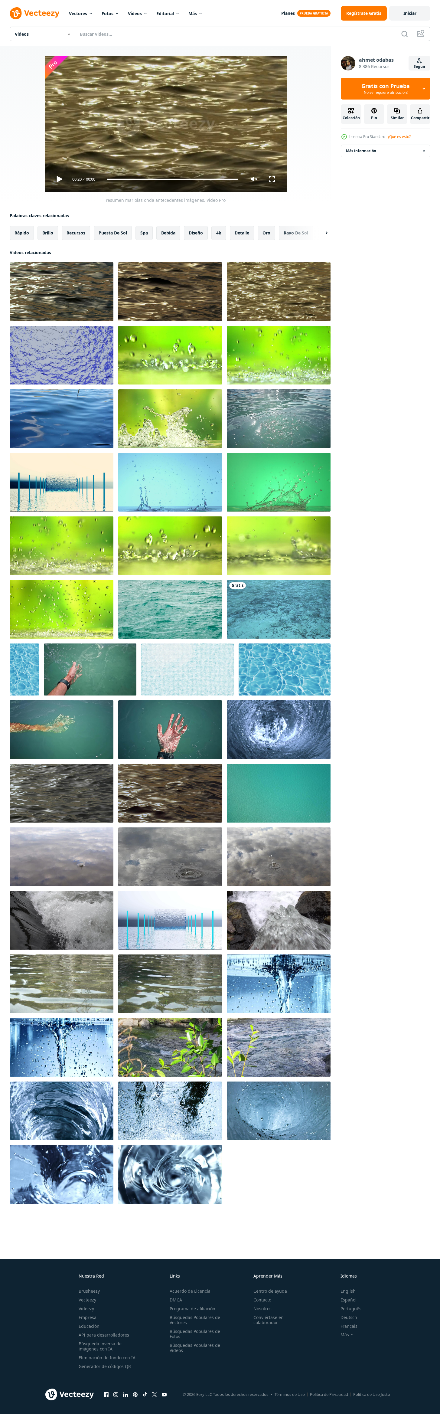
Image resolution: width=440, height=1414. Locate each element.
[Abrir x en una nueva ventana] (154, 1394)
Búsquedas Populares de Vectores (195, 1319)
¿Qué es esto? (399, 136)
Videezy (86, 1308)
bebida (168, 233)
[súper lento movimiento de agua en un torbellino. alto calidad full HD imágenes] (279, 729)
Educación (89, 1326)
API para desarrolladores (104, 1335)
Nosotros (262, 1308)
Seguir (419, 66)
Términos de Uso (290, 1394)
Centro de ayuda (270, 1291)
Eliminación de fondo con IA (107, 1357)
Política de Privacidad (329, 1394)
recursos (76, 233)
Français (349, 1326)
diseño (196, 233)
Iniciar (409, 13)
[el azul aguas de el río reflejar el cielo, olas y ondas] (61, 418)
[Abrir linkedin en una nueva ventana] (125, 1394)
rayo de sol (296, 233)
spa (144, 233)
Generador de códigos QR (105, 1366)
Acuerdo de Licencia (190, 1291)
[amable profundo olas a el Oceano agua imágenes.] (61, 793)
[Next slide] (321, 233)
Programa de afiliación (192, 1308)
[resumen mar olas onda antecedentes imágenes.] (61, 291)
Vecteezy (87, 1300)
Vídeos (135, 13)
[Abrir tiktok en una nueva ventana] (144, 1394)
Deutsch (349, 1317)
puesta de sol (113, 233)
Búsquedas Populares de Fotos (195, 1333)
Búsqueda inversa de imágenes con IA (100, 1346)
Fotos (107, 13)
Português (351, 1308)
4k (218, 233)
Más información (361, 150)
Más (192, 13)
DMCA (176, 1300)
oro (266, 233)
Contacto (262, 1300)
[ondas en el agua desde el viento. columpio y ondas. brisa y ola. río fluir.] (279, 609)
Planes (288, 13)
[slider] (172, 179)
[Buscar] (404, 34)
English (348, 1291)
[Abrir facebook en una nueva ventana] (106, 1394)
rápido (22, 233)
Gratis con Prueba (385, 88)
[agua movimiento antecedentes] (61, 983)
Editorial (165, 13)
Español (349, 1300)
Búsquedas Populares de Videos (195, 1347)
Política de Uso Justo (371, 1394)
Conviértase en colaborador (268, 1319)
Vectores (78, 13)
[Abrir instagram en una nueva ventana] (115, 1394)
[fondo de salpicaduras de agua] (61, 920)
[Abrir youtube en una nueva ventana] (164, 1394)
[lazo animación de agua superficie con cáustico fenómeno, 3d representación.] (24, 669)
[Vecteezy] (34, 13)
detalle (242, 233)
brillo (47, 233)
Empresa (87, 1317)
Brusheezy (89, 1291)
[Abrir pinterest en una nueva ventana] (135, 1394)
